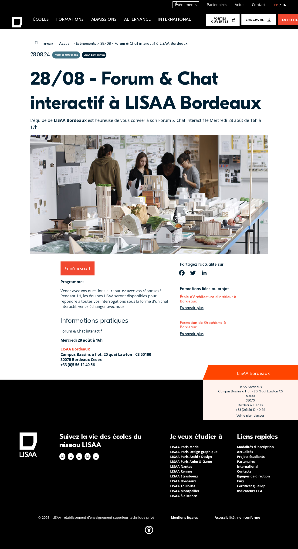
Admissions (104, 19)
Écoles (41, 19)
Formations (70, 19)
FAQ (240, 481)
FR (277, 5)
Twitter (88, 456)
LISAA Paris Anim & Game (191, 461)
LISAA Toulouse (182, 486)
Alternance (137, 19)
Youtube (96, 456)
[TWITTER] (193, 273)
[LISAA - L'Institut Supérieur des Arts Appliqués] (28, 444)
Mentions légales (184, 517)
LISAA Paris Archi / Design (191, 456)
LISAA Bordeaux (75, 349)
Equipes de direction (253, 476)
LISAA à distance (183, 496)
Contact (259, 4)
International (174, 19)
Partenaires (217, 4)
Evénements (86, 43)
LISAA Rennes (181, 471)
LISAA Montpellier (184, 491)
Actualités (245, 451)
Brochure (255, 19)
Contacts (244, 471)
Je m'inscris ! (77, 268)
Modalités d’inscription (255, 447)
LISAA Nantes (181, 466)
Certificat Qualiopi (251, 486)
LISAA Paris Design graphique (193, 451)
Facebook (62, 456)
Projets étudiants (251, 456)
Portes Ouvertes (219, 20)
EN (284, 5)
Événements (186, 4)
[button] (149, 530)
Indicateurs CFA (249, 491)
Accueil (65, 43)
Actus (239, 4)
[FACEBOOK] (181, 273)
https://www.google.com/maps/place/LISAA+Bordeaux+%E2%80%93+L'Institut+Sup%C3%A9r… (250, 415)
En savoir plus (191, 308)
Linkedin (79, 456)
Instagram (71, 456)
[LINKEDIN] (204, 273)
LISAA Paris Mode (184, 447)
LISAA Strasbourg (184, 476)
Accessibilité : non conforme (237, 517)
